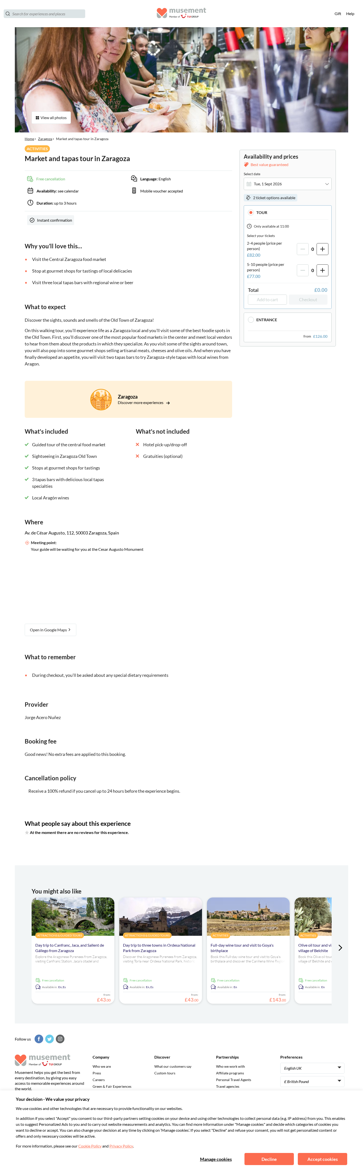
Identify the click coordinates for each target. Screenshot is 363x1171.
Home (29, 139)
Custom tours (164, 1073)
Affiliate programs (230, 1073)
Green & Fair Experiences (112, 1086)
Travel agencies (227, 1086)
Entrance (266, 319)
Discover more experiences (141, 402)
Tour (261, 212)
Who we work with (230, 1066)
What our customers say (172, 1066)
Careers (99, 1080)
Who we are (102, 1066)
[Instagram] (59, 1038)
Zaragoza (45, 139)
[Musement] (181, 14)
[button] (288, 212)
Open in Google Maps (49, 629)
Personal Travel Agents (233, 1080)
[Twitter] (49, 1038)
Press (97, 1073)
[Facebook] (38, 1038)
